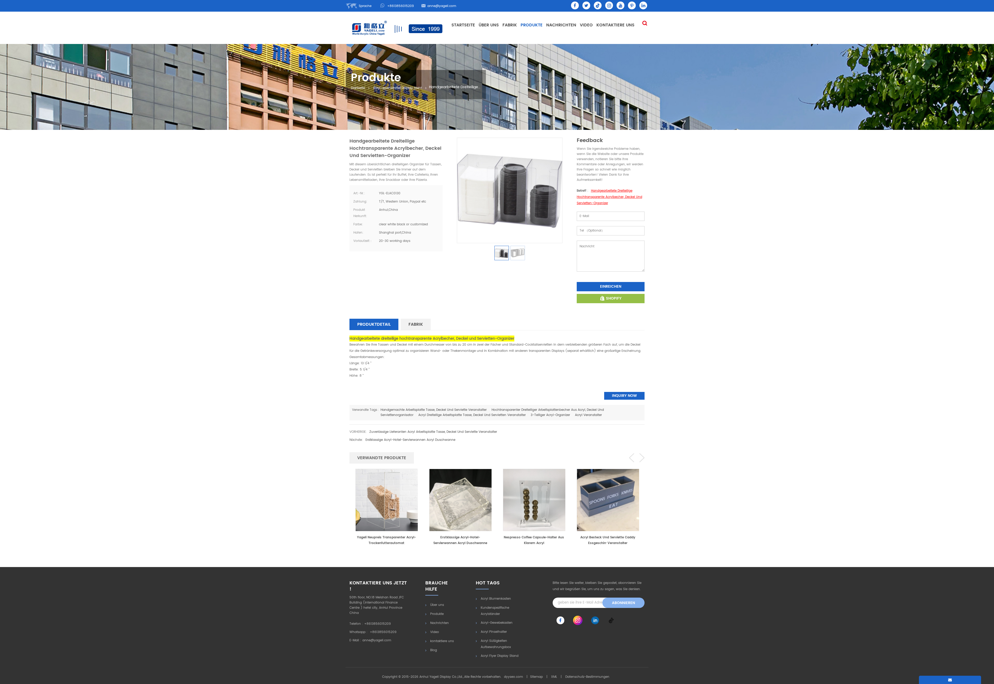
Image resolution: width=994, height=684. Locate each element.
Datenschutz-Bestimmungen (587, 676)
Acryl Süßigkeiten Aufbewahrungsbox (496, 644)
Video (586, 25)
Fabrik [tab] (415, 324)
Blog (433, 650)
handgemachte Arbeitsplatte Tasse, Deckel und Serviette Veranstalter (434, 409)
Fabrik (509, 25)
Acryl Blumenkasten (496, 598)
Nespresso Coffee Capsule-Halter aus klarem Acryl (460, 540)
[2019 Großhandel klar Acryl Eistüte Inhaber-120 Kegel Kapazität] (608, 500)
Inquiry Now (624, 396)
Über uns (489, 25)
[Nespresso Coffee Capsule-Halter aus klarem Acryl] (460, 500)
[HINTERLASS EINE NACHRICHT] (950, 680)
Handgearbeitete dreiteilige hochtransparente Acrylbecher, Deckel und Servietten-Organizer (609, 197)
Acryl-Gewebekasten (497, 622)
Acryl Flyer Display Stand (499, 655)
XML (554, 676)
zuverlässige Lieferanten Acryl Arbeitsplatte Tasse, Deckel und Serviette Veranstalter (433, 431)
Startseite (463, 25)
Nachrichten (561, 25)
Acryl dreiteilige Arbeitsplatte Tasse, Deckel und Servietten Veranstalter (472, 415)
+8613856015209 (400, 6)
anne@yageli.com (441, 6)
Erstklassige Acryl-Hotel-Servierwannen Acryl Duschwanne (410, 439)
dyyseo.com (513, 676)
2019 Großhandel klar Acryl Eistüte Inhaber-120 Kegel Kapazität (607, 540)
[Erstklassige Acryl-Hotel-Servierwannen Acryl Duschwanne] (386, 500)
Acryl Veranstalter (588, 415)
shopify (614, 298)
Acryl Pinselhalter (494, 631)
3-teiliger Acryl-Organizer (550, 415)
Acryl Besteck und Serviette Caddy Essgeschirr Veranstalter (534, 540)
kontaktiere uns (615, 25)
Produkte (532, 25)
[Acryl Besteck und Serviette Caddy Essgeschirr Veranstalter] (534, 500)
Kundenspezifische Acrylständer (495, 610)
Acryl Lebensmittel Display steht (397, 88)
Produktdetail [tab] (374, 324)
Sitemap (536, 676)
